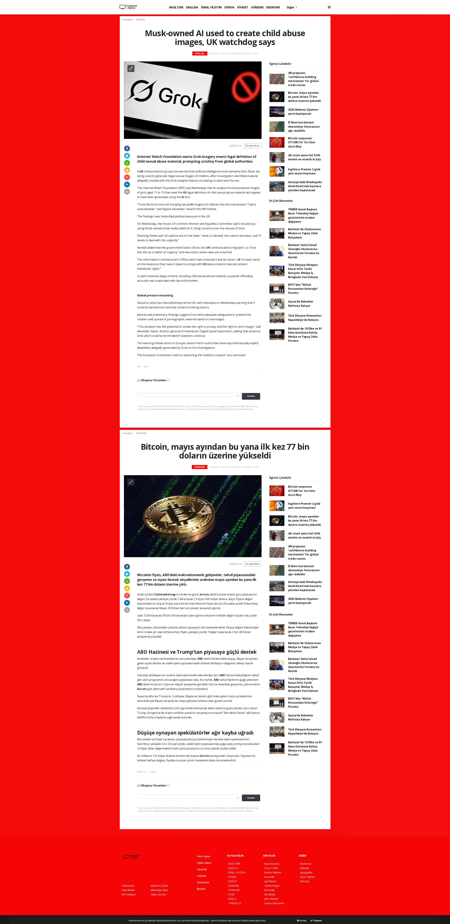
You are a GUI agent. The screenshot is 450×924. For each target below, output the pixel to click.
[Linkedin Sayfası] (147, 873)
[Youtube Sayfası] (141, 873)
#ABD (152, 771)
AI (183, 197)
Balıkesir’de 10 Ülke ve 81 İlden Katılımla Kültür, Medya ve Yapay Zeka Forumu (305, 335)
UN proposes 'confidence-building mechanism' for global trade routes (303, 79)
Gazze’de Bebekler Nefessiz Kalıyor (300, 303)
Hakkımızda (127, 885)
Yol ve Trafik (271, 868)
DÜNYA (229, 7)
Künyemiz (203, 882)
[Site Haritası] (160, 873)
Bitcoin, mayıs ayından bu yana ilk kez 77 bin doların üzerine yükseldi (304, 97)
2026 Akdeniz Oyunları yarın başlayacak (303, 112)
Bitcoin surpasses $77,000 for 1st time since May (301, 142)
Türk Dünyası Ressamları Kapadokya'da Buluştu (305, 318)
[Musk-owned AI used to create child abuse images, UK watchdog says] (193, 99)
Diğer (291, 7)
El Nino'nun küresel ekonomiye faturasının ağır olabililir (304, 126)
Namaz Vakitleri (272, 872)
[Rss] (153, 873)
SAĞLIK (232, 898)
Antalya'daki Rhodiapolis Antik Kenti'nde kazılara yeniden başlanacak (305, 186)
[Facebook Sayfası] (123, 873)
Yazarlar (201, 869)
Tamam (317, 920)
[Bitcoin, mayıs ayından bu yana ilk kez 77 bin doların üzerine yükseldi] (193, 515)
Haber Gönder (158, 894)
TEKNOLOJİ (234, 903)
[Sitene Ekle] (166, 873)
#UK (146, 366)
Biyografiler (306, 872)
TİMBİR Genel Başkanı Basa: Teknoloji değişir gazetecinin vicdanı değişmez (303, 215)
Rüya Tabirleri (307, 877)
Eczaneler (269, 877)
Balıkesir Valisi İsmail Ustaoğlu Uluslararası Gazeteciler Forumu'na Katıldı (303, 251)
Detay (302, 920)
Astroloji (304, 881)
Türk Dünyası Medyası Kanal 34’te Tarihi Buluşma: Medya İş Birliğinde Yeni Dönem (303, 271)
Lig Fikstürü (270, 881)
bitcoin (205, 594)
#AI (139, 366)
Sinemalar (269, 890)
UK (185, 192)
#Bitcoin (141, 771)
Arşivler (201, 875)
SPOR (231, 894)
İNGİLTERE (176, 7)
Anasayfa (128, 19)
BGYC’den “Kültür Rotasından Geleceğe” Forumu (303, 289)
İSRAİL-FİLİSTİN (211, 7)
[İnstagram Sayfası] (135, 873)
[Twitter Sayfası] (128, 873)
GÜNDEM (257, 7)
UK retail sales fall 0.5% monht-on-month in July (304, 157)
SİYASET (242, 7)
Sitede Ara (305, 863)
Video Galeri (204, 862)
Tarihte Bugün (272, 885)
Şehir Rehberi (271, 898)
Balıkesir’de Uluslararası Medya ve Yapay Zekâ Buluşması (304, 233)
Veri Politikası (128, 894)
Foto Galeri (204, 856)
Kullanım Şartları (159, 885)
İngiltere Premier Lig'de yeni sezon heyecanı (304, 171)
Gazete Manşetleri (274, 903)
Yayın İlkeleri (128, 890)
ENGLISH (192, 7)
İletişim (200, 888)
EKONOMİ (273, 7)
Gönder (251, 396)
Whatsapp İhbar (159, 890)
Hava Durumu (271, 863)
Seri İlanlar (269, 894)
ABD (143, 651)
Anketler (304, 868)
